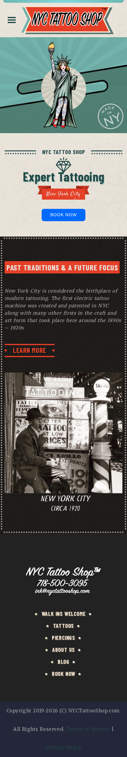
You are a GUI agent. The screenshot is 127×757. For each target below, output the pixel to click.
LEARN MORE (29, 350)
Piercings (63, 637)
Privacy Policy (63, 748)
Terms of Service (87, 729)
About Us (63, 649)
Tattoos (63, 625)
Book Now (63, 214)
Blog (63, 661)
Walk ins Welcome (63, 613)
